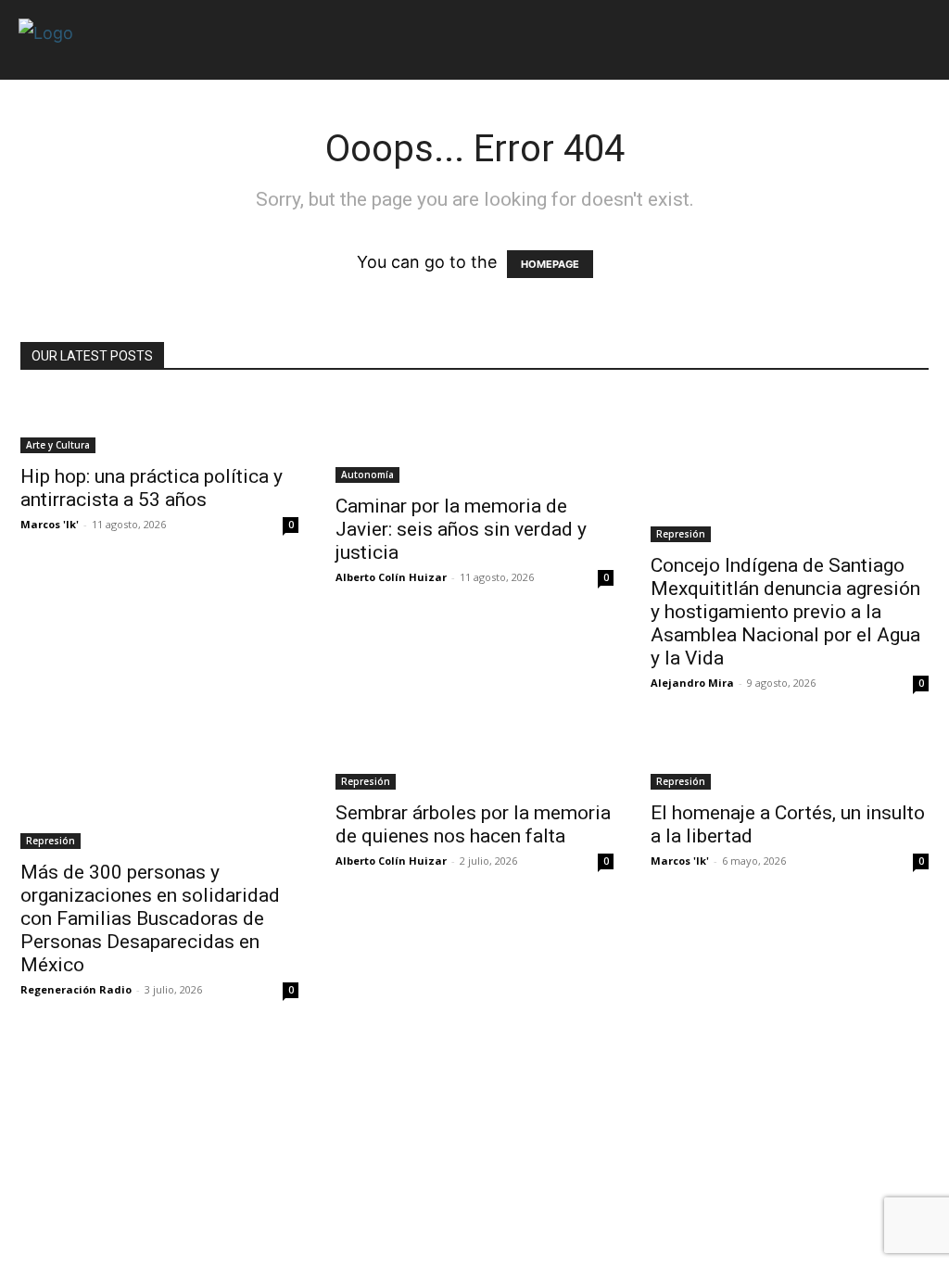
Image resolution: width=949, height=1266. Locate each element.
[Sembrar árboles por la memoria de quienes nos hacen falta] (474, 760)
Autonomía (367, 474)
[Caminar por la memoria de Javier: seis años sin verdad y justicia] (474, 438)
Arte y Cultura (58, 444)
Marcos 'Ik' (49, 524)
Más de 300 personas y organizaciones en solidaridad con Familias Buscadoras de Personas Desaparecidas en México (150, 918)
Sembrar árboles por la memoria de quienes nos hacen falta (473, 824)
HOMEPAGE (550, 264)
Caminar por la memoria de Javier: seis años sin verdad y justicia (461, 529)
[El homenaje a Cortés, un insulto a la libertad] (790, 760)
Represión (680, 533)
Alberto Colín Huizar (391, 577)
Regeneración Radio (76, 989)
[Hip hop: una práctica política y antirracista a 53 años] (159, 423)
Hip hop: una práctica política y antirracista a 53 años (151, 488)
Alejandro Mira (692, 683)
